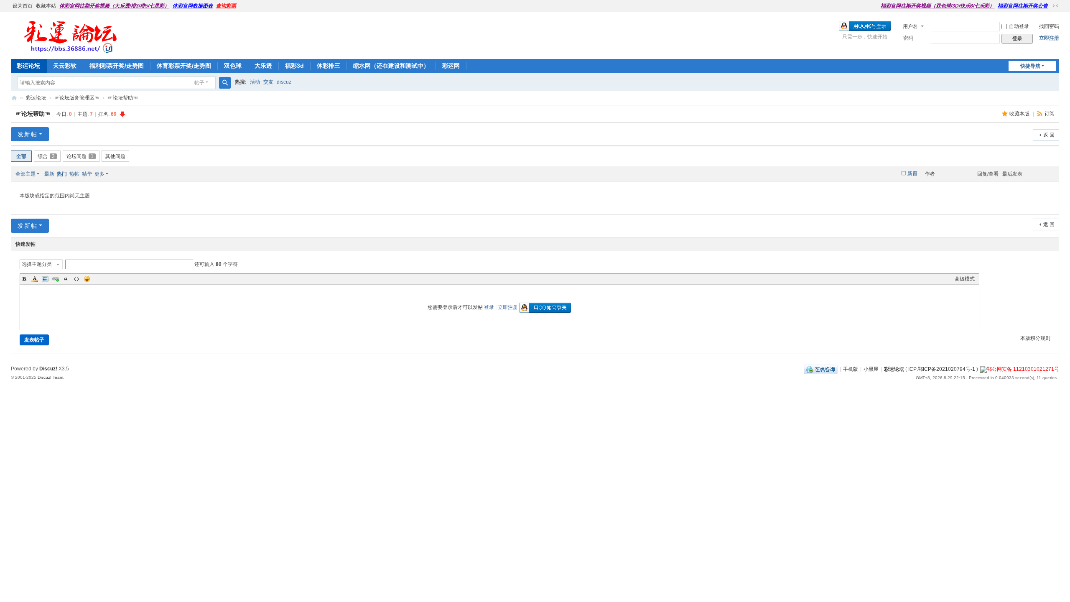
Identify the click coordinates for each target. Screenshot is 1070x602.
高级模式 (965, 279)
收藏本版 (1020, 114)
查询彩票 (226, 6)
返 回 (1049, 135)
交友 (268, 82)
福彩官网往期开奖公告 (1023, 6)
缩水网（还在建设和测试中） (391, 65)
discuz (284, 82)
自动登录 (1019, 26)
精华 (87, 174)
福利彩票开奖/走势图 (116, 65)
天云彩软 (64, 65)
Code (76, 279)
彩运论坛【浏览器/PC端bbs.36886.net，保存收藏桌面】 (14, 98)
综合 (46, 156)
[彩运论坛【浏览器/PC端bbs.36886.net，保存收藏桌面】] (69, 50)
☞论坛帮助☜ (123, 98)
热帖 (74, 174)
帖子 (199, 83)
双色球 (233, 65)
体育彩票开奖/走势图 (184, 65)
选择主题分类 (37, 264)
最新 (49, 174)
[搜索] (225, 83)
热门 (62, 174)
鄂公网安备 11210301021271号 (1023, 369)
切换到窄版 (1055, 6)
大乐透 (263, 65)
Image (45, 279)
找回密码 (1049, 26)
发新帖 (28, 134)
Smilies (87, 279)
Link (55, 279)
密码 (908, 38)
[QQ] (821, 369)
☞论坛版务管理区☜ (76, 98)
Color (35, 279)
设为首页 (23, 6)
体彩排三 (328, 65)
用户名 (910, 26)
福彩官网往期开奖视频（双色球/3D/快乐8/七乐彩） (937, 6)
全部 (21, 156)
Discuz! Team (50, 377)
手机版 (850, 369)
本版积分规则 (1035, 338)
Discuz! (48, 369)
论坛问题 (80, 156)
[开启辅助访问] (877, 6)
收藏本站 (46, 6)
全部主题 (25, 174)
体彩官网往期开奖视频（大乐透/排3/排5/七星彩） (114, 6)
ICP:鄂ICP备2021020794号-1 (941, 369)
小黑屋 (871, 369)
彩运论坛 (28, 65)
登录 (489, 307)
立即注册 (1049, 38)
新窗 (912, 173)
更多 (99, 174)
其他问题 (115, 156)
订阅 (1050, 114)
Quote (66, 279)
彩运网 (451, 65)
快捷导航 (1030, 66)
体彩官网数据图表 (193, 6)
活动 (255, 82)
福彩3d (294, 65)
